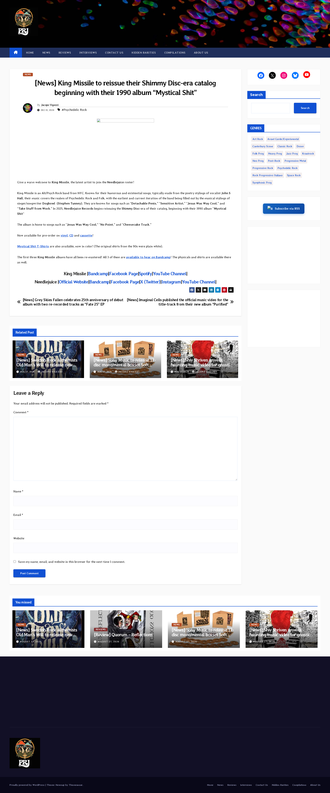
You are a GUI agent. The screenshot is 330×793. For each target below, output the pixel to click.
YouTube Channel (169, 273)
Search (256, 95)
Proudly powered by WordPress (27, 784)
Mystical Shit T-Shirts (33, 246)
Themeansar (75, 784)
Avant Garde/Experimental (283, 139)
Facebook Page (123, 273)
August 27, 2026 (31, 641)
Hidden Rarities (144, 52)
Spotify (145, 273)
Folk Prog (258, 153)
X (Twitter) (150, 282)
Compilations (174, 52)
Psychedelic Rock (287, 168)
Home (30, 52)
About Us (201, 52)
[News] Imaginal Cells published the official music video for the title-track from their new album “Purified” (177, 302)
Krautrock (308, 153)
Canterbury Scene (262, 146)
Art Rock (257, 139)
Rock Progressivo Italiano (267, 175)
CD (71, 235)
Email (18, 515)
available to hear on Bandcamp (148, 257)
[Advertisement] (284, 255)
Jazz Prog (292, 153)
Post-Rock (274, 160)
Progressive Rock (262, 168)
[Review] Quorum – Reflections (123, 634)
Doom (300, 146)
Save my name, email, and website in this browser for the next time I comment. (71, 562)
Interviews (88, 52)
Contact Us (114, 52)
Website (18, 538)
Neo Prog (258, 160)
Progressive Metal (295, 160)
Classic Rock (284, 146)
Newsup (60, 784)
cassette (86, 235)
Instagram (171, 282)
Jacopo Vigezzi (50, 104)
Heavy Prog (275, 153)
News (46, 52)
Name (18, 491)
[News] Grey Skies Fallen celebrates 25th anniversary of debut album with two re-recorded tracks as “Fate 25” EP (73, 302)
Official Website (73, 282)
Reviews (65, 52)
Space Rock (294, 175)
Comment (20, 412)
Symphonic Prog (262, 182)
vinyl (64, 235)
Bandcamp (98, 273)
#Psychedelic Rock (74, 110)
